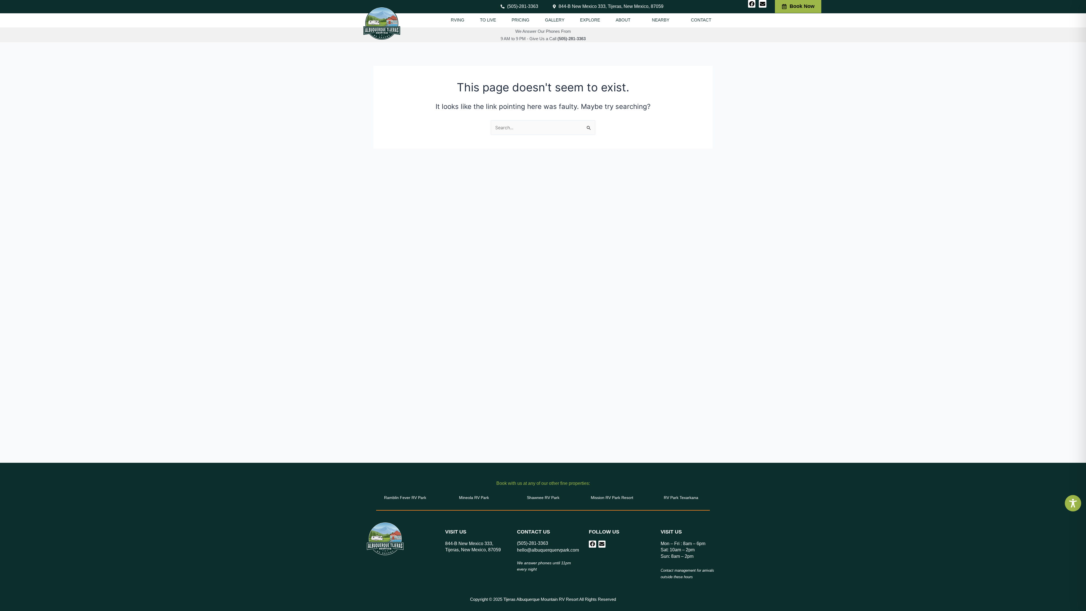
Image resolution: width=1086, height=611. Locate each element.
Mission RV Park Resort (612, 497)
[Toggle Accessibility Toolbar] (1073, 503)
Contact (701, 20)
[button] (626, 20)
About (623, 20)
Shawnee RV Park (543, 497)
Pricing (520, 20)
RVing (457, 20)
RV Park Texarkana (681, 497)
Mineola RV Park (474, 497)
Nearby (660, 20)
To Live (488, 20)
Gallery (554, 20)
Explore (590, 20)
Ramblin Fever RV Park (405, 497)
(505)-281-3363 (571, 38)
